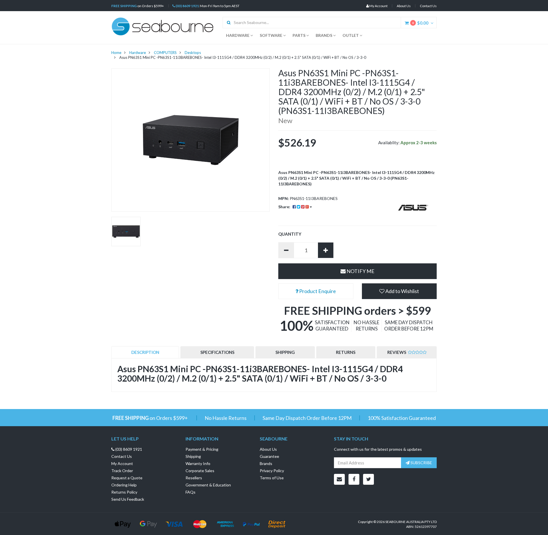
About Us (404, 6)
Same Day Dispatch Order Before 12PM (307, 417)
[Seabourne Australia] (162, 25)
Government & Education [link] (208, 484)
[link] (353, 479)
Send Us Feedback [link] (127, 499)
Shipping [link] (193, 456)
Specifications (217, 352)
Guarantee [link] (269, 456)
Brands (324, 35)
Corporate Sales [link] (200, 470)
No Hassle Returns (226, 417)
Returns (345, 352)
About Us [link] (268, 449)
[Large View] (126, 231)
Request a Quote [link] (126, 477)
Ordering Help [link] (124, 484)
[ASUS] (413, 207)
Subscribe (421, 462)
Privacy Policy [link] (272, 470)
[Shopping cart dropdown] (433, 23)
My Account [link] (122, 463)
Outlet (351, 35)
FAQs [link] (191, 492)
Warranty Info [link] (198, 463)
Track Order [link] (122, 470)
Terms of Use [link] (272, 477)
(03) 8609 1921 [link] (128, 449)
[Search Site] (227, 22)
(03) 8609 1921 (187, 6)
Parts (299, 35)
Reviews (397, 352)
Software (271, 35)
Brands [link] (266, 463)
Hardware (238, 35)
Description (145, 352)
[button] (399, 291)
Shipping (285, 352)
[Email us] (339, 479)
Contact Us (428, 6)
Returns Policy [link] (124, 492)
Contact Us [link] (121, 456)
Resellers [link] (194, 477)
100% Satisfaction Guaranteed (402, 417)
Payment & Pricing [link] (202, 449)
